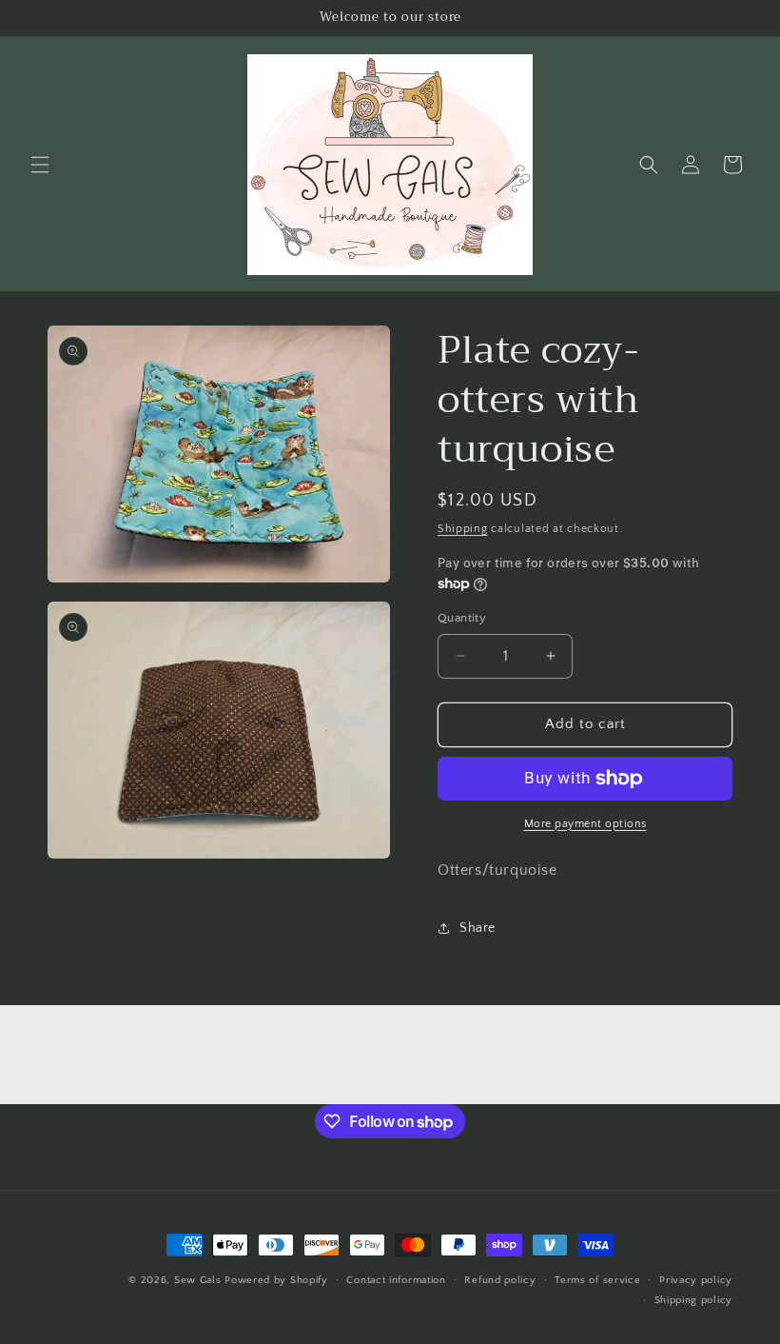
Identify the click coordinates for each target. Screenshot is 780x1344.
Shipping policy (693, 1300)
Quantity (462, 617)
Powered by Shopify (276, 1280)
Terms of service (597, 1280)
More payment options (585, 824)
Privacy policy (695, 1280)
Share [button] (477, 928)
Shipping (463, 529)
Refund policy (500, 1280)
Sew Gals (198, 1280)
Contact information (395, 1280)
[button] (40, 165)
